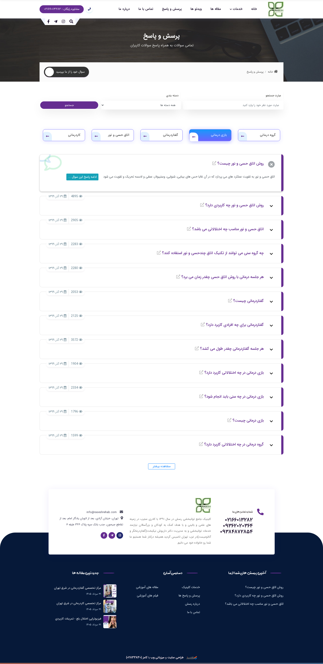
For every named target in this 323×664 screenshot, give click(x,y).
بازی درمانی (219, 135)
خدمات (237, 9)
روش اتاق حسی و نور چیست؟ (264, 587)
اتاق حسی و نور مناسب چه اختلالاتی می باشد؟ (254, 603)
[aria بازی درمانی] (193, 137)
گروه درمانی (268, 135)
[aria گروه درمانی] (242, 136)
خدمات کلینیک (191, 587)
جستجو (69, 105)
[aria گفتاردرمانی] (145, 136)
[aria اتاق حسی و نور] (96, 136)
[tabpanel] (64, 135)
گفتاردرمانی (170, 135)
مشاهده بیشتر (162, 466)
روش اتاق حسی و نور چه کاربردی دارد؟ (259, 595)
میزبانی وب (157, 657)
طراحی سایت (175, 657)
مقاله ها (215, 9)
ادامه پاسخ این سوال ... (82, 176)
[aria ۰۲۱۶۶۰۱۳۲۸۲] (88, 9)
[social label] (63, 21)
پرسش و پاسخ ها (189, 595)
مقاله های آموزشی (147, 587)
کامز (144, 657)
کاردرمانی (74, 135)
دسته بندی (172, 95)
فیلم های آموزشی (147, 595)
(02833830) (134, 657)
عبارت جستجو (273, 95)
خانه (254, 9)
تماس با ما (145, 9)
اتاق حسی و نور (118, 135)
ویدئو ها (196, 9)
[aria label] (275, 9)
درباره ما (124, 9)
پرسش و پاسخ (172, 9)
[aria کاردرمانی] (47, 136)
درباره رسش (192, 603)
